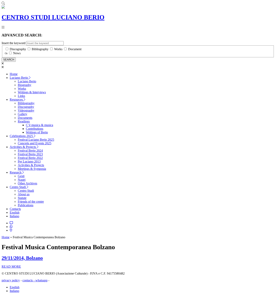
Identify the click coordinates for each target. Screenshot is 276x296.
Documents (25, 117)
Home (14, 74)
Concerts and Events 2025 (34, 143)
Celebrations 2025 (22, 136)
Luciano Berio (19, 77)
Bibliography (40, 49)
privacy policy (11, 280)
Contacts (15, 209)
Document (74, 49)
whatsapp (41, 280)
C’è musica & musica (39, 125)
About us (23, 194)
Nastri (21, 179)
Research (16, 172)
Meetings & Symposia (32, 168)
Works (58, 49)
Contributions (34, 128)
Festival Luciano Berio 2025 (36, 139)
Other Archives (27, 183)
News (17, 53)
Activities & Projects (23, 147)
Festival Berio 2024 (30, 150)
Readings (24, 121)
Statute (22, 198)
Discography (18, 49)
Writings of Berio (37, 132)
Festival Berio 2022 (30, 158)
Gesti (21, 176)
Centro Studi (18, 187)
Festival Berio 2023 (30, 154)
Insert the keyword (13, 43)
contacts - (28, 280)
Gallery (22, 114)
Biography (24, 85)
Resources (17, 99)
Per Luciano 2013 (29, 161)
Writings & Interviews (32, 92)
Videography (26, 110)
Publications (25, 205)
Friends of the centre (31, 201)
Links (21, 96)
